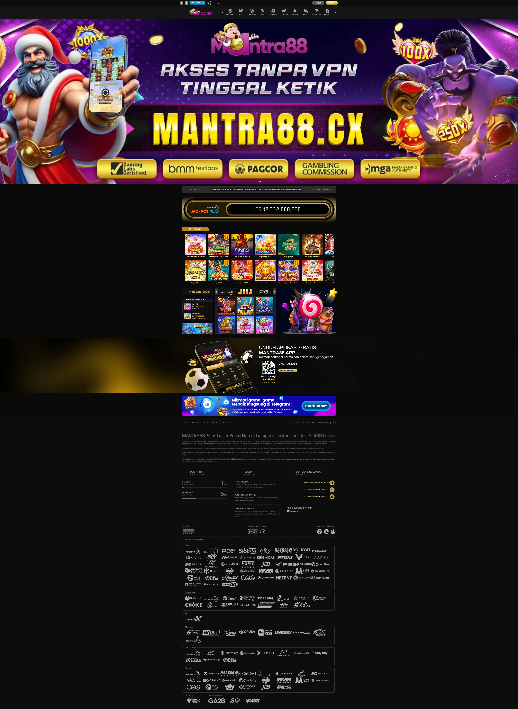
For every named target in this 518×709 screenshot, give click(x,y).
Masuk (318, 3)
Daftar (331, 3)
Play (214, 212)
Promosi (327, 14)
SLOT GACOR (194, 423)
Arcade (295, 14)
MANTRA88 (233, 459)
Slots (241, 14)
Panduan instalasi (288, 370)
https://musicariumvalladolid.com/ (316, 490)
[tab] (227, 291)
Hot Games (230, 14)
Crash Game (284, 14)
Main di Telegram (198, 3)
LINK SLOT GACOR (227, 423)
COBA (228, 303)
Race (262, 14)
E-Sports (306, 14)
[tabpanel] (259, 101)
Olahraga (273, 14)
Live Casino (252, 14)
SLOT (184, 423)
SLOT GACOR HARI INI (210, 423)
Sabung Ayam (316, 14)
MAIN (197, 244)
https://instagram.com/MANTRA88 (317, 483)
